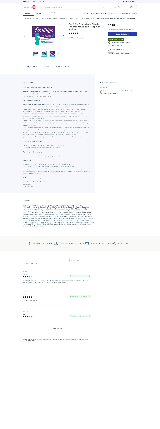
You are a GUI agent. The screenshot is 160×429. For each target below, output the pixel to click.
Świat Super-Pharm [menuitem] (129, 1)
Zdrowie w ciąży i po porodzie (48, 18)
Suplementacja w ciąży (110, 93)
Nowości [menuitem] (41, 1)
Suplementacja (63, 18)
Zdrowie (35, 18)
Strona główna (27, 18)
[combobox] (74, 7)
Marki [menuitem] (34, 1)
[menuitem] (28, 13)
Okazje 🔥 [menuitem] (26, 1)
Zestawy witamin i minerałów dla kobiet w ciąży (82, 18)
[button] (52, 13)
